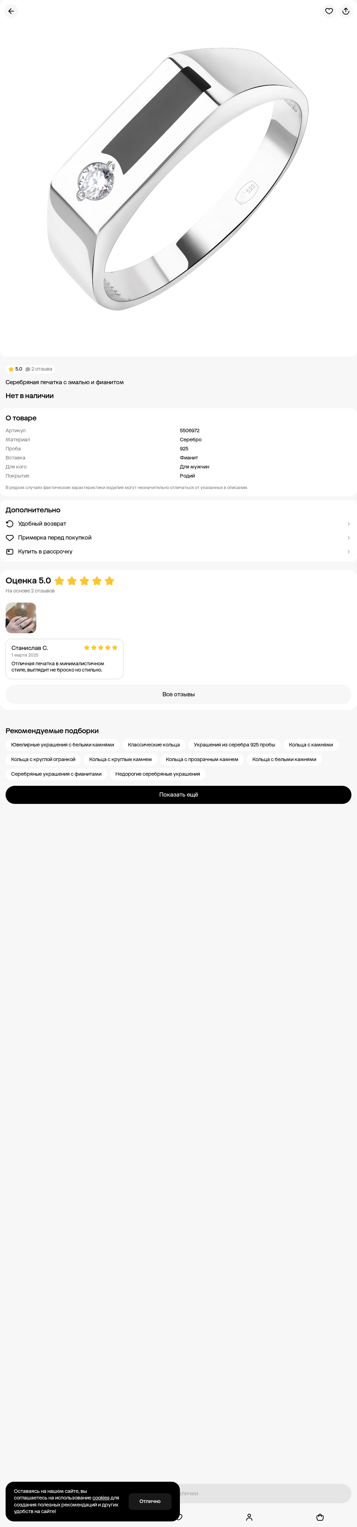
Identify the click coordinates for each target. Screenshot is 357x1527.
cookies (100, 1498)
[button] (178, 418)
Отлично (150, 1501)
